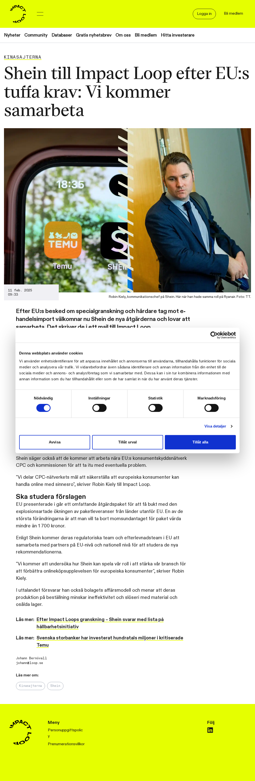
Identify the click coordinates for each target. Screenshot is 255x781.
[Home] (18, 14)
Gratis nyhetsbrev (94, 35)
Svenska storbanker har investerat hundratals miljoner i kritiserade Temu (110, 641)
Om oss (123, 35)
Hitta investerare (177, 35)
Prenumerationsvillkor (66, 744)
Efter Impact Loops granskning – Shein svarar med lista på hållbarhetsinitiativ (100, 623)
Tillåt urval (127, 442)
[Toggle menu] (40, 14)
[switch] (99, 408)
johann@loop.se (29, 663)
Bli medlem (146, 35)
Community (36, 35)
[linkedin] (210, 730)
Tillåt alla (200, 442)
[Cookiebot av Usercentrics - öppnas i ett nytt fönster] (214, 335)
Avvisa (55, 442)
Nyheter (12, 35)
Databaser (62, 35)
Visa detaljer (215, 426)
